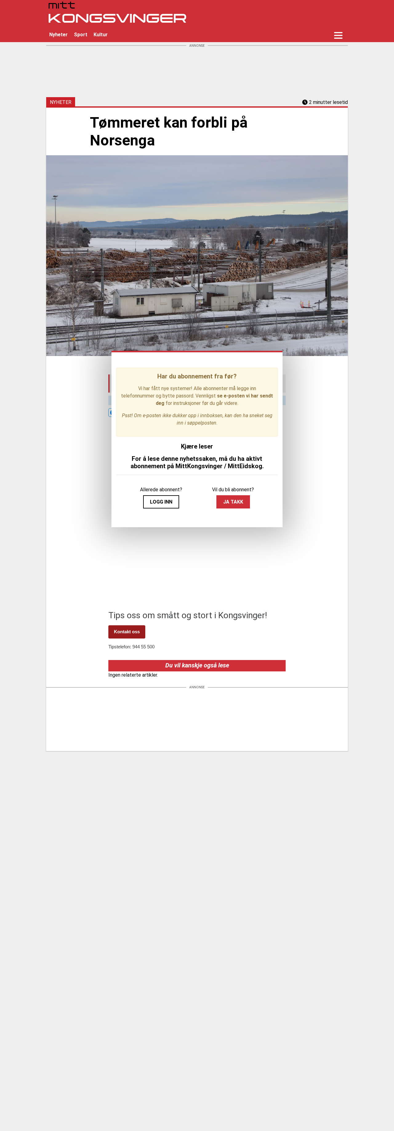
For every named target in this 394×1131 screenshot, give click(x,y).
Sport (80, 35)
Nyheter (58, 35)
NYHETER (60, 102)
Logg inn (161, 502)
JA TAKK (233, 502)
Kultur (101, 35)
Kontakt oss (127, 631)
